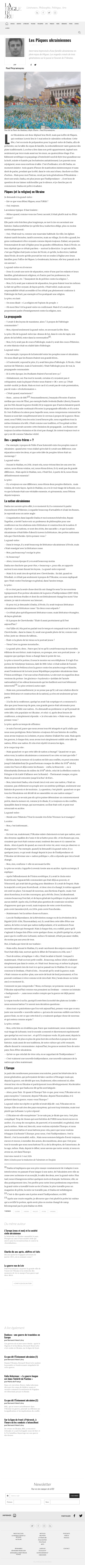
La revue (7, 28)
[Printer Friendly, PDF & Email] (14, 1517)
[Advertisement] (42, 1308)
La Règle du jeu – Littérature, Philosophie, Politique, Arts (6, 23)
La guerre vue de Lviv (14, 1265)
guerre (17, 1211)
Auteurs (77, 24)
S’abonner (42, 1555)
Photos (70, 24)
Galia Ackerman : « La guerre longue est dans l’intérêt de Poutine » (21, 1377)
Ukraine (53, 1211)
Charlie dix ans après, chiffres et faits (22, 1251)
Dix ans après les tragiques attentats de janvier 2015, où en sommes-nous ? (20, 1255)
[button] (79, 32)
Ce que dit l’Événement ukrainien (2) (21, 1400)
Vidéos (57, 24)
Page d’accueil (19, 1533)
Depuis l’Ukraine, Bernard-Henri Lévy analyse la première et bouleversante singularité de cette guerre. (22, 1365)
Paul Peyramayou (15, 68)
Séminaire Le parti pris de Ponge (18, 1553)
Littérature (26, 24)
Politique (33, 24)
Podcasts (52, 24)
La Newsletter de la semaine (18, 1536)
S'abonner (74, 1496)
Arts (46, 24)
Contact (66, 1548)
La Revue (42, 1548)
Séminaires (64, 24)
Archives (19, 24)
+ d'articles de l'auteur (23, 1283)
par (14, 1340)
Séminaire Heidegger (18, 1550)
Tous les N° (42, 1550)
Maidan (26, 1211)
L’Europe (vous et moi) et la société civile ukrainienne (20, 1232)
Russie (44, 1211)
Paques (35, 1211)
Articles (12, 24)
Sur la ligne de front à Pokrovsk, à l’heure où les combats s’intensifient (21, 1421)
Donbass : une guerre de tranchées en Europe (22, 1336)
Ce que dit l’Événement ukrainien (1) (21, 1356)
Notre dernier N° (42, 1553)
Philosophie (40, 24)
